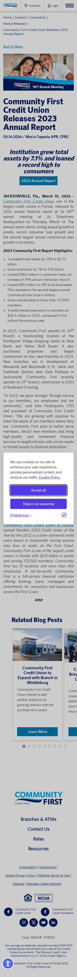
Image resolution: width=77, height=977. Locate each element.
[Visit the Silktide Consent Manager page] (64, 515)
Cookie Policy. (50, 477)
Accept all (38, 490)
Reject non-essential (38, 503)
